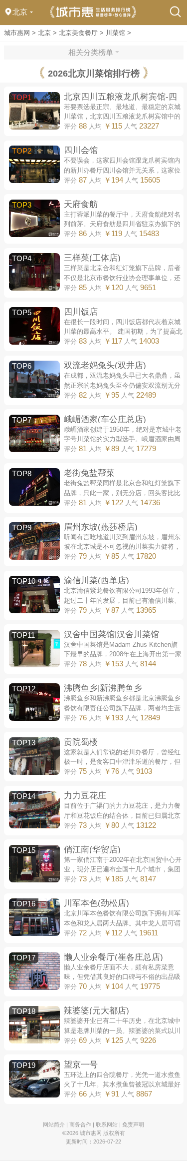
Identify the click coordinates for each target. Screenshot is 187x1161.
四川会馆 (81, 150)
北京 (44, 33)
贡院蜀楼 (81, 741)
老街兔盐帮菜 (89, 472)
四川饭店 (81, 311)
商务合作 (80, 1124)
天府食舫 (81, 204)
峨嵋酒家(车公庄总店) (105, 419)
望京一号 (81, 1064)
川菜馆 (115, 33)
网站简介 (54, 1124)
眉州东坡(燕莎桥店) (101, 526)
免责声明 (133, 1124)
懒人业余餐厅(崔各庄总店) (113, 956)
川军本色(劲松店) (96, 902)
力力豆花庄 (85, 795)
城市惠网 (17, 33)
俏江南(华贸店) (92, 849)
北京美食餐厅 (78, 33)
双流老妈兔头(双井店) (105, 365)
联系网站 (107, 1124)
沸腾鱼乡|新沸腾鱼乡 (103, 687)
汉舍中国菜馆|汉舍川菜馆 (111, 634)
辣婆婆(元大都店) (96, 1010)
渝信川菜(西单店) (96, 580)
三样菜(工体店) (92, 257)
